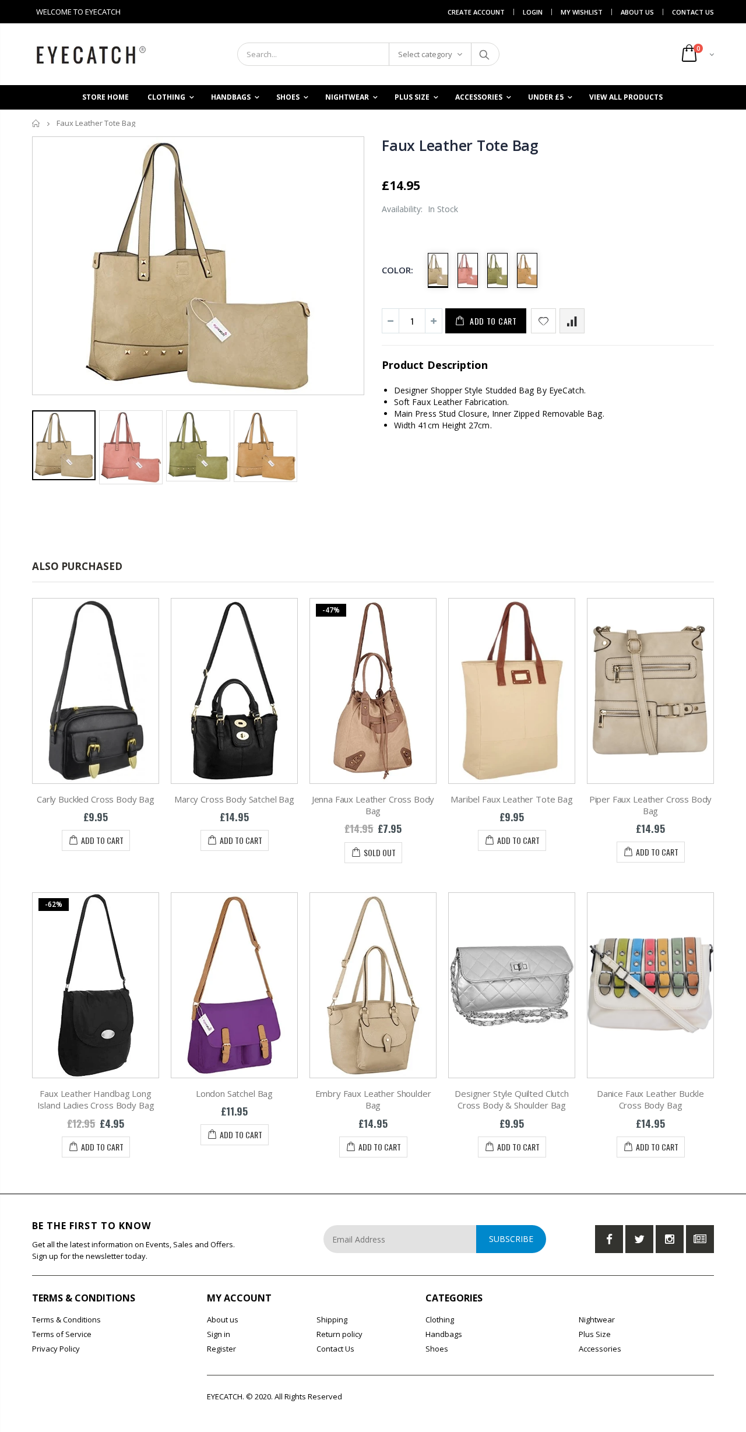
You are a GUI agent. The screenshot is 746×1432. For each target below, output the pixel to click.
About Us (637, 12)
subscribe (511, 1238)
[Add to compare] (572, 320)
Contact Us (693, 12)
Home (36, 123)
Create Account (476, 12)
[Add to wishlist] (543, 320)
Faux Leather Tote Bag (460, 145)
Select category (425, 54)
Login (533, 12)
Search (484, 54)
